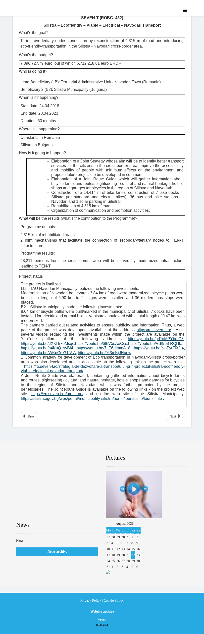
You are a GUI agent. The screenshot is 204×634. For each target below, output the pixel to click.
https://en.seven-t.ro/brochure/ (57, 394)
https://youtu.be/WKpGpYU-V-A (48, 353)
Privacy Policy (90, 600)
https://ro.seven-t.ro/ (154, 330)
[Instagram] (82, 458)
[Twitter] (44, 458)
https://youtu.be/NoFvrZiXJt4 (159, 348)
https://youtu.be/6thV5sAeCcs (101, 343)
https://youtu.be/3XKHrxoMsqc (47, 343)
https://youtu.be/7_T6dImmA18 (103, 348)
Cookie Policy (114, 600)
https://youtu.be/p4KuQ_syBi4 (47, 348)
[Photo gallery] (147, 494)
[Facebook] (25, 458)
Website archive (102, 611)
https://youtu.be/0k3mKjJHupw (104, 353)
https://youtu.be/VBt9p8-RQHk (154, 343)
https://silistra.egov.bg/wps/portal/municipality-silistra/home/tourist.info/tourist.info (91, 398)
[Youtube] (63, 458)
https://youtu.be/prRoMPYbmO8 (156, 339)
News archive (57, 551)
